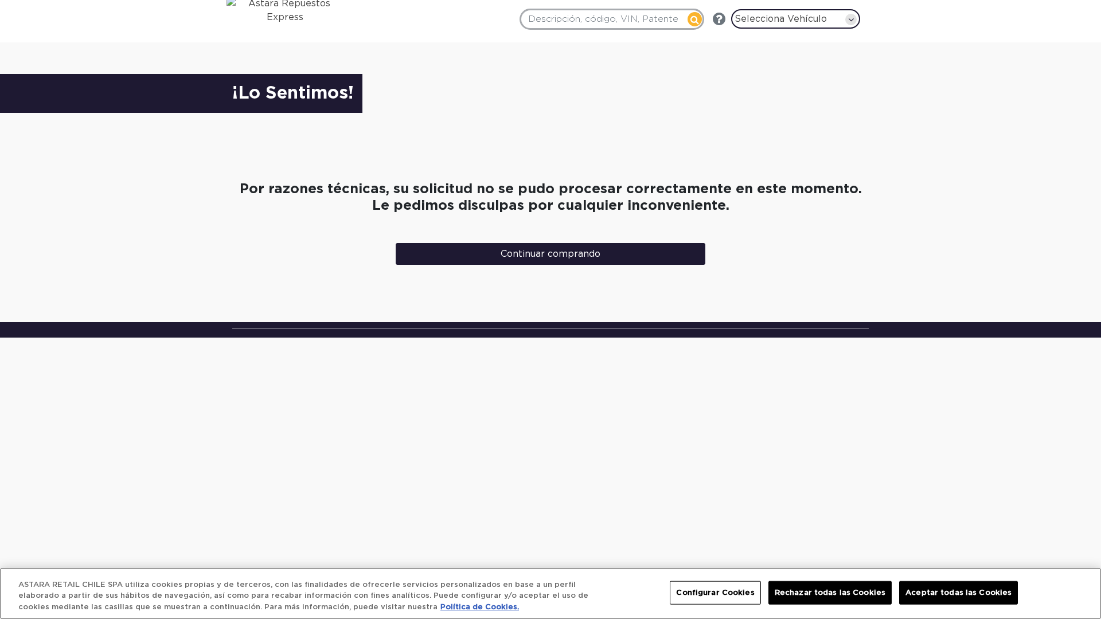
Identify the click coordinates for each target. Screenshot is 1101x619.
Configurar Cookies (715, 592)
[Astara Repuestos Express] (278, 13)
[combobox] (612, 19)
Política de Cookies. (479, 607)
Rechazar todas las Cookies (830, 592)
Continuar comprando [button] (550, 253)
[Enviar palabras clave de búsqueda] (695, 19)
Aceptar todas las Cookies (958, 592)
